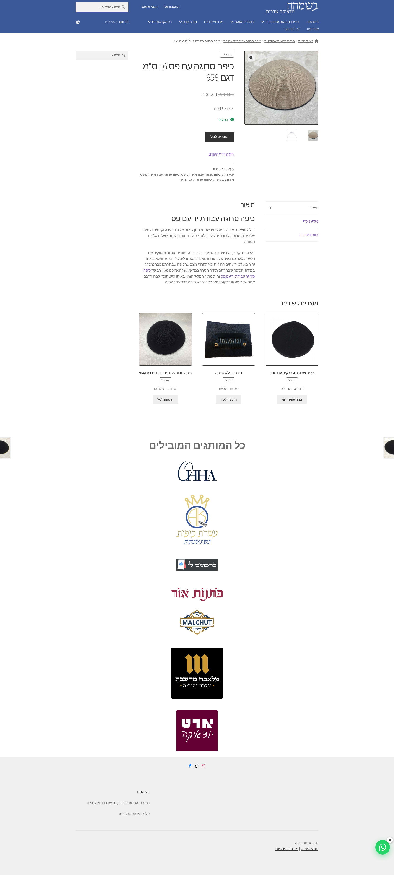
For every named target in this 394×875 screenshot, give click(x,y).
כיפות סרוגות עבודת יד (282, 22)
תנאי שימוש (150, 7)
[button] (251, 57)
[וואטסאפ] (382, 847)
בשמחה (312, 22)
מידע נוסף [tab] (310, 221)
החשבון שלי (171, 7)
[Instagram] (203, 766)
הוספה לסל (219, 136)
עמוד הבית (305, 41)
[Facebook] (190, 766)
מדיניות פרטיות (286, 849)
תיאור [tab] (314, 208)
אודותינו (313, 29)
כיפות (217, 179)
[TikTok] (196, 766)
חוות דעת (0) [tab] (308, 234)
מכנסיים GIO (213, 22)
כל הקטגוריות (162, 22)
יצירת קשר (292, 29)
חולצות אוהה (244, 22)
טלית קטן (190, 22)
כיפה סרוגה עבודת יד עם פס (242, 41)
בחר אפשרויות (292, 399)
